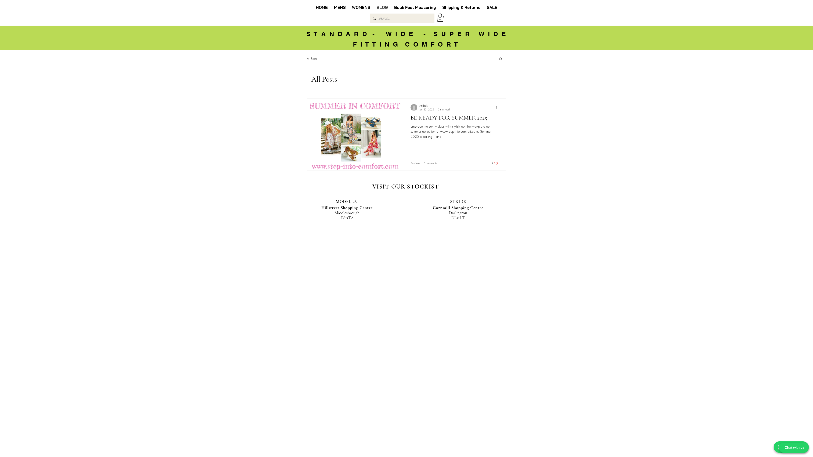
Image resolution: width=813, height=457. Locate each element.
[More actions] (497, 107)
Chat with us (795, 447)
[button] (440, 18)
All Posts (312, 58)
